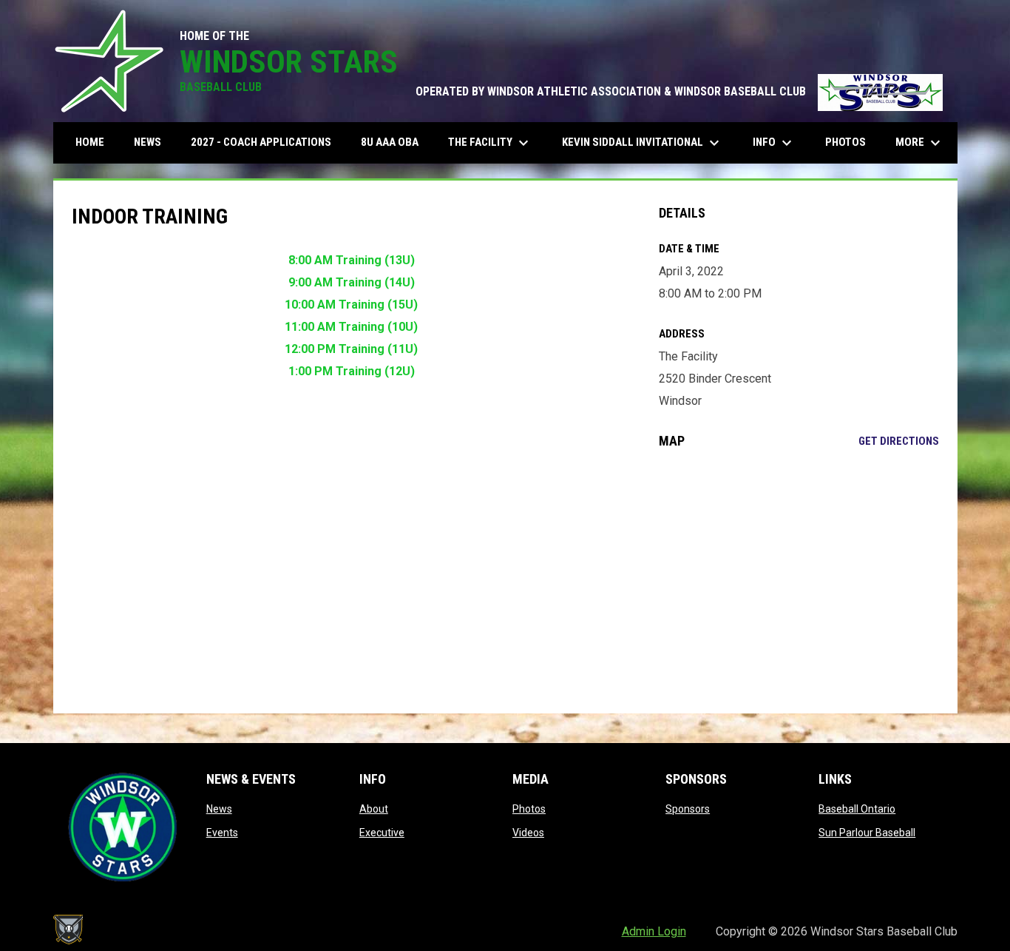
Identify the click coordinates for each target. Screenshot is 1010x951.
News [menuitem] (147, 142)
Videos (528, 833)
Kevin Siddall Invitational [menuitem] (642, 143)
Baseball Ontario (856, 809)
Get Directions (898, 441)
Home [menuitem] (89, 142)
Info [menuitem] (774, 143)
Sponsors (687, 809)
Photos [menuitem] (845, 142)
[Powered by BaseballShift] (68, 929)
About (373, 809)
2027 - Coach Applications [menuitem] (261, 142)
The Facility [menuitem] (490, 143)
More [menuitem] (919, 143)
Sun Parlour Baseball (866, 833)
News (219, 809)
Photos (529, 809)
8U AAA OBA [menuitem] (389, 142)
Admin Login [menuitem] (654, 931)
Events (222, 833)
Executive (381, 833)
